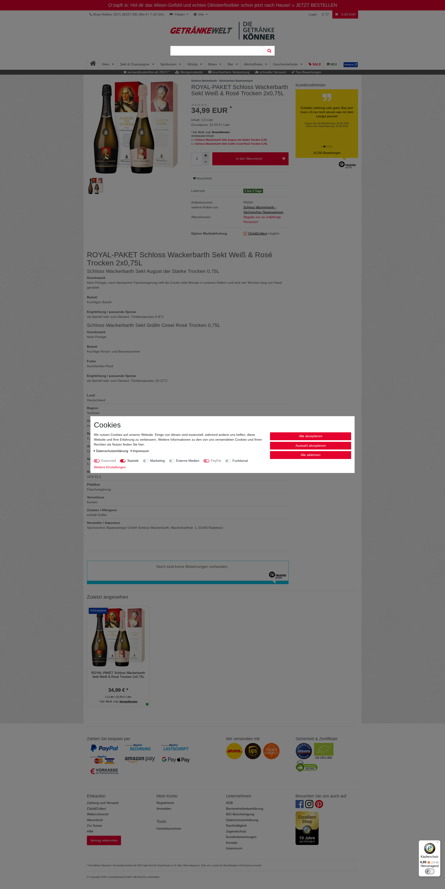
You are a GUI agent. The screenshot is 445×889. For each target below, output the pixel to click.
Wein (106, 64)
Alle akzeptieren (310, 436)
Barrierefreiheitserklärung (244, 808)
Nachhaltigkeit (236, 825)
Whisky (193, 64)
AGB (229, 803)
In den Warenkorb (249, 158)
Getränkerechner (168, 828)
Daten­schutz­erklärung (112, 451)
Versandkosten (221, 132)
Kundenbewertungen (241, 837)
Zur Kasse (94, 825)
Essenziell (108, 460)
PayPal (216, 460)
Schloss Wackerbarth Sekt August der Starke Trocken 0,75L (231, 139)
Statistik (133, 460)
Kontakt (231, 842)
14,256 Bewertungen (326, 153)
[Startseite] (93, 64)
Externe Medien (187, 460)
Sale (316, 64)
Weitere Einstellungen (110, 467)
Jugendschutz (236, 831)
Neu (333, 64)
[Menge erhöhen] (205, 155)
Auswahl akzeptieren (311, 445)
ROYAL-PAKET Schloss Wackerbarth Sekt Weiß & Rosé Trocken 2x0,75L (118, 675)
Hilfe (90, 831)
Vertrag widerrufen (104, 840)
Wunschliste (204, 178)
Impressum (234, 848)
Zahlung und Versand (102, 803)
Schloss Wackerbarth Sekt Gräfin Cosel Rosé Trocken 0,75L (231, 143)
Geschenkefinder (286, 64)
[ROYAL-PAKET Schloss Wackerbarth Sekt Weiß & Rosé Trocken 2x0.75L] (118, 637)
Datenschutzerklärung (242, 820)
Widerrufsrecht (97, 814)
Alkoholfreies (254, 64)
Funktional (240, 460)
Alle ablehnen (311, 455)
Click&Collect (96, 808)
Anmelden (163, 808)
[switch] (429, 871)
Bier (231, 64)
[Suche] (269, 51)
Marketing (157, 460)
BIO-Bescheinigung (240, 814)
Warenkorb (95, 820)
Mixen (213, 64)
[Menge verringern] (205, 162)
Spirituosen (169, 64)
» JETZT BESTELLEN (314, 5)
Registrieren (165, 803)
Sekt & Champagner (135, 64)
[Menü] (437, 843)
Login (313, 14)
